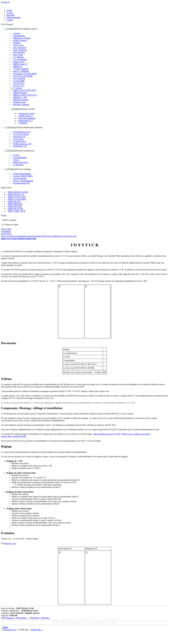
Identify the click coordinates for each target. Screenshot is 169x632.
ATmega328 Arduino (22, 174)
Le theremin (18, 165)
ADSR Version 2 (25, 116)
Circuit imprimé (19, 178)
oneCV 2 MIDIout (21, 71)
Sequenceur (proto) (27, 113)
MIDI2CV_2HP (20, 97)
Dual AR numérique (27, 118)
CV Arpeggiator (20, 59)
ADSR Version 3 (20, 40)
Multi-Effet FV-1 (26, 120)
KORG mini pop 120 (22, 144)
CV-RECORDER (21, 69)
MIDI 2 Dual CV (20, 64)
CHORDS (23, 123)
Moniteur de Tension (22, 38)
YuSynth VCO (19, 137)
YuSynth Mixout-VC (22, 132)
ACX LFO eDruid (21, 134)
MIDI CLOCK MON (17, 199)
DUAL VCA (18, 85)
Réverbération (19, 52)
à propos (16, 33)
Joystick (18, 88)
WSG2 (16, 160)
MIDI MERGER (15, 204)
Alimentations (19, 36)
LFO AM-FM (19, 78)
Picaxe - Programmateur (23, 181)
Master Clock (19, 62)
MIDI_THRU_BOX (16, 211)
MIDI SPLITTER (15, 209)
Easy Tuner (18, 55)
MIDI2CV (17, 66)
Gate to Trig (18, 45)
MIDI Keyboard (20, 93)
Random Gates (19, 102)
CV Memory (18, 57)
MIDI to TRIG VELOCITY (25, 95)
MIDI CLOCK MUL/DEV (24, 90)
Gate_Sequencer (20, 50)
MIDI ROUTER (15, 206)
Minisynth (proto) (20, 162)
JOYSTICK (6, 234)
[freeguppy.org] (9, 630)
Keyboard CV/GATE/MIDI (25, 74)
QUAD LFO (18, 83)
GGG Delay (18, 139)
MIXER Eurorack (20, 100)
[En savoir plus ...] (36, 630)
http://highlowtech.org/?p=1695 (107, 434)
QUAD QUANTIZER (23, 76)
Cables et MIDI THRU (23, 176)
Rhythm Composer (21, 104)
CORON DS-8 (19, 141)
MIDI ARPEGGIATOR (18, 192)
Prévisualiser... (21, 618)
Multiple (16, 43)
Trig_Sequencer (20, 47)
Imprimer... (45, 618)
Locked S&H (19, 81)
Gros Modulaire (20, 157)
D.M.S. (16, 155)
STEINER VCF (20, 146)
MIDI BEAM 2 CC (16, 194)
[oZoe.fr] (5, 2)
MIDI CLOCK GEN (17, 197)
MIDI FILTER (14, 201)
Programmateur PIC (21, 183)
